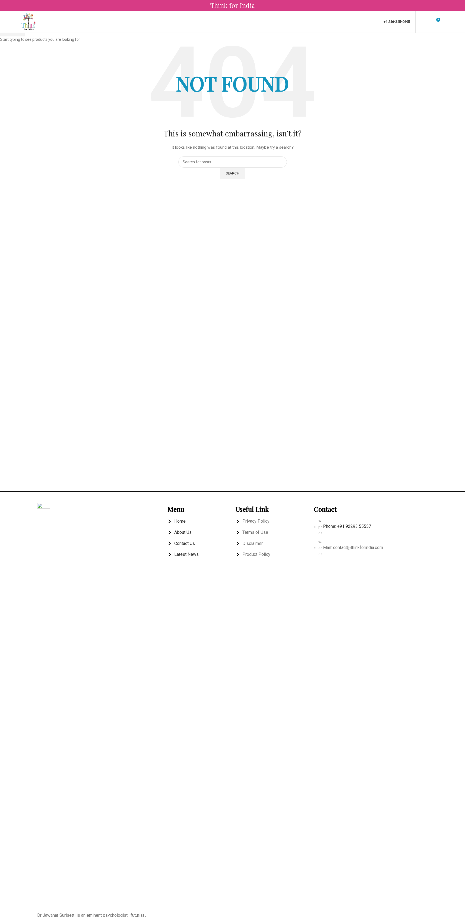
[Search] (447, 21)
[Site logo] (29, 21)
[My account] (423, 21)
